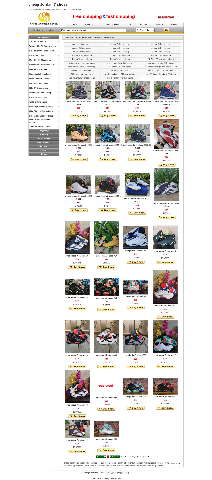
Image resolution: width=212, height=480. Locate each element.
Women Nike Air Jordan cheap (42, 46)
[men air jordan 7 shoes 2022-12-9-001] (137, 142)
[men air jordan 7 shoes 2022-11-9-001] (107, 193)
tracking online (112, 24)
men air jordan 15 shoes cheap (82, 78)
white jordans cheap (38, 102)
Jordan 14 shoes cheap (120, 59)
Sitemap (159, 24)
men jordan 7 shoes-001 (106, 439)
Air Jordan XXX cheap (120, 70)
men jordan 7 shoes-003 (165, 397)
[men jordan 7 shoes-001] (106, 436)
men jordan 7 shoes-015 (165, 251)
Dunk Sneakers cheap (39, 79)
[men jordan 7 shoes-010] (77, 353)
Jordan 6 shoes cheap (160, 48)
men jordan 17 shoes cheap (82, 70)
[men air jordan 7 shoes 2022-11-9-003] (166, 148)
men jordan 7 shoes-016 (135, 251)
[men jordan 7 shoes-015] (165, 249)
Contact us (93, 473)
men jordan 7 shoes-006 (77, 405)
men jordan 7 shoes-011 (165, 306)
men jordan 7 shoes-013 (106, 298)
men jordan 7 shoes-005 (106, 398)
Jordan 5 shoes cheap (120, 48)
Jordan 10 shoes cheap (82, 55)
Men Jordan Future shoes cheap (81, 67)
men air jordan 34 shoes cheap (161, 70)
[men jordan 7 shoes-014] (77, 295)
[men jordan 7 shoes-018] (77, 253)
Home (74, 24)
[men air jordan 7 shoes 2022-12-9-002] (107, 142)
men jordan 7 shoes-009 (106, 355)
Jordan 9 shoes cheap (160, 52)
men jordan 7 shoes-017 (106, 256)
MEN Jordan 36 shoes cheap (82, 74)
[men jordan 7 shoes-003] (165, 394)
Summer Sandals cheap (39, 126)
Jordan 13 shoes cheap (82, 59)
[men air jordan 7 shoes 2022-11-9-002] (78, 193)
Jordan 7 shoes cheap (81, 52)
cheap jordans (115, 478)
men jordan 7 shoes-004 (135, 397)
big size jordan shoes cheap (41, 51)
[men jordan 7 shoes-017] (106, 253)
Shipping (143, 24)
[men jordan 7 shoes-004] (135, 394)
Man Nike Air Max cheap (40, 60)
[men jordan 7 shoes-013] (106, 295)
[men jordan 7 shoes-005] (106, 395)
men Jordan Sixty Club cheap (119, 63)
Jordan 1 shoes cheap (81, 44)
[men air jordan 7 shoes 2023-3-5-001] (107, 99)
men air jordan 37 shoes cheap (120, 78)
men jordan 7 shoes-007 (165, 355)
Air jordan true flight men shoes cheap (161, 67)
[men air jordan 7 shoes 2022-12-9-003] (78, 142)
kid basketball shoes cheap (41, 116)
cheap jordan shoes (99, 478)
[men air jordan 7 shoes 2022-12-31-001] (137, 99)
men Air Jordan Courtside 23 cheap (161, 74)
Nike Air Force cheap (38, 69)
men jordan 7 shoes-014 (77, 297)
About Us (89, 24)
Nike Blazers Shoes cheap (41, 111)
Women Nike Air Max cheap (41, 65)
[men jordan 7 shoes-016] (135, 248)
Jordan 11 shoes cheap (120, 55)
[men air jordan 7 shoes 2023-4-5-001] (78, 99)
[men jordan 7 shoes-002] (77, 437)
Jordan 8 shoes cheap (120, 52)
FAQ (130, 24)
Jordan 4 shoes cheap (81, 48)
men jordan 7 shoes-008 (135, 355)
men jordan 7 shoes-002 (77, 440)
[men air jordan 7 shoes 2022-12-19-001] (166, 99)
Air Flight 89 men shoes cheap (161, 59)
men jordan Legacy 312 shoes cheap (119, 74)
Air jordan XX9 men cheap (120, 67)
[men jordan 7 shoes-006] (77, 402)
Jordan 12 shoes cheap (161, 55)
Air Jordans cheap (37, 41)
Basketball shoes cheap (40, 74)
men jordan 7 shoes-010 (77, 355)
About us (103, 473)
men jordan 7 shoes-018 (77, 256)
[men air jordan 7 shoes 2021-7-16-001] (166, 201)
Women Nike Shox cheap (40, 93)
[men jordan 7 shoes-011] (165, 303)
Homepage (68, 37)
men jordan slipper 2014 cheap (161, 63)
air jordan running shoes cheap (82, 63)
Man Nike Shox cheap (38, 83)
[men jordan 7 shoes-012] (135, 294)
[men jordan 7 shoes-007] (165, 353)
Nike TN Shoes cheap (38, 88)
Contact (174, 24)
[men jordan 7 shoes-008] (135, 353)
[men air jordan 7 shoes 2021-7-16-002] (137, 196)
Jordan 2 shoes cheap (120, 44)
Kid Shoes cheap (36, 55)
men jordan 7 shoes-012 (135, 296)
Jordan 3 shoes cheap (160, 44)
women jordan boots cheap (41, 107)
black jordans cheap (38, 97)
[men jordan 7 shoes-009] (106, 353)
